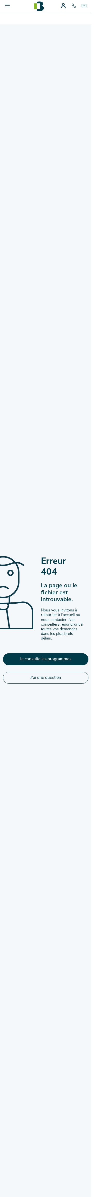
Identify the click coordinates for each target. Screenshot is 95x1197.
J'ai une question (45, 677)
